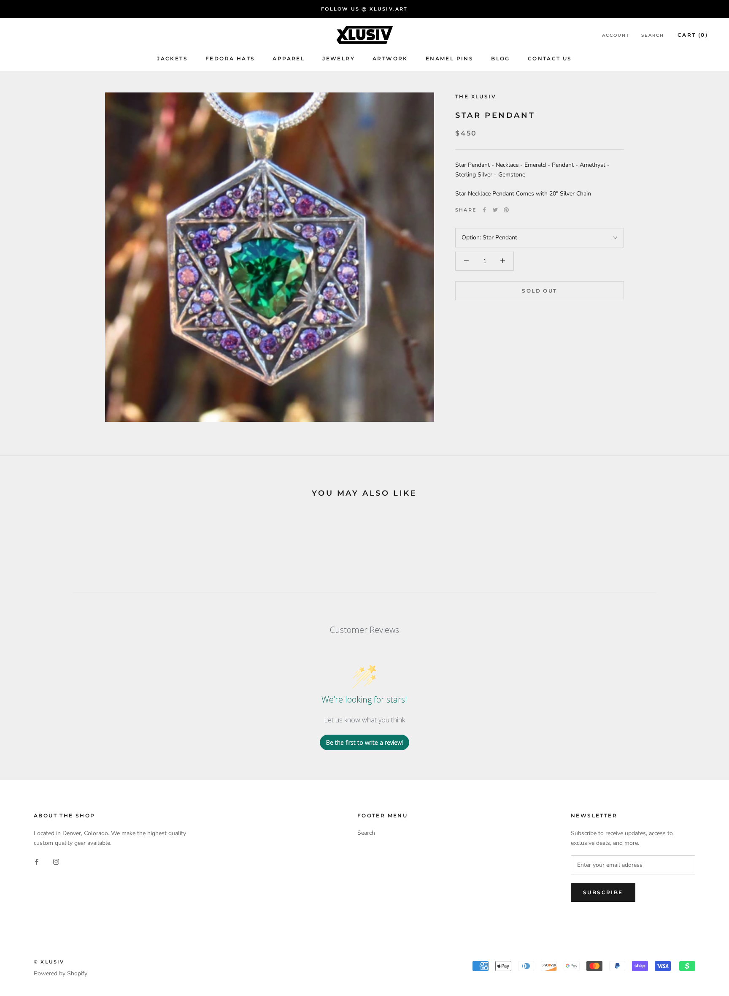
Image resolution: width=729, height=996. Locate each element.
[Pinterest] (506, 209)
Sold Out (539, 291)
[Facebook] (484, 209)
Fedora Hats (230, 59)
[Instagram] (56, 861)
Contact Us (550, 59)
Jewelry (338, 59)
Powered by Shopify (60, 973)
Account (615, 35)
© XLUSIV (49, 962)
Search (652, 35)
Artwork (390, 59)
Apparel (289, 59)
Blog (500, 59)
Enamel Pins (449, 59)
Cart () (693, 35)
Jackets (172, 59)
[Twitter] (495, 209)
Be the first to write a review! (364, 742)
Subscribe (603, 892)
